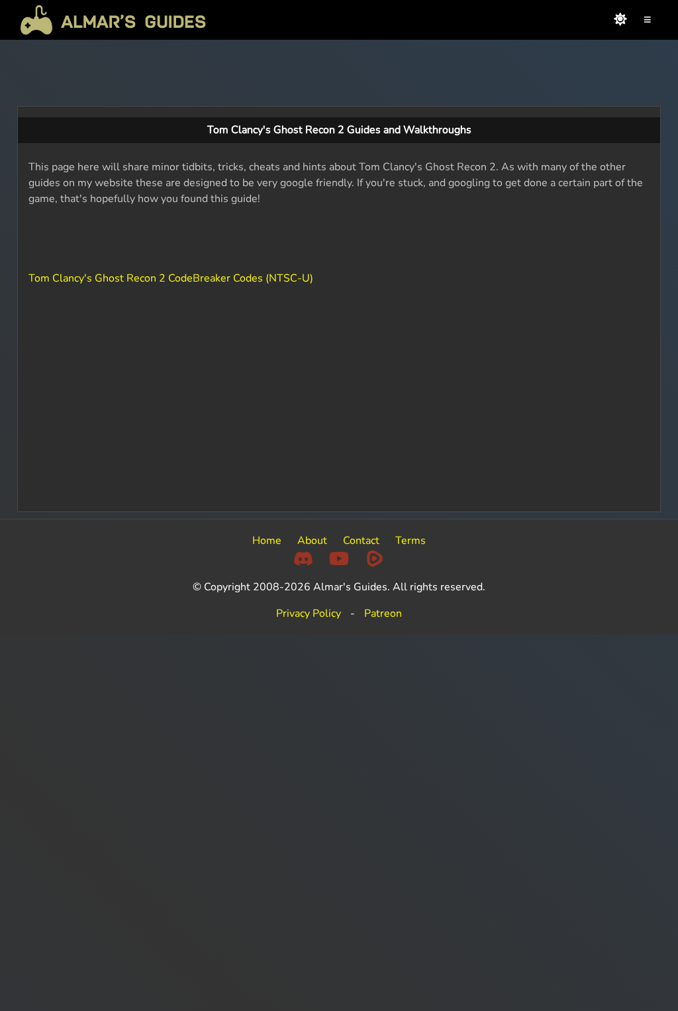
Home (266, 540)
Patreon (383, 613)
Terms (410, 540)
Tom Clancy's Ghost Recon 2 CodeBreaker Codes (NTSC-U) (170, 278)
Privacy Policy (308, 613)
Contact (361, 540)
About (312, 540)
